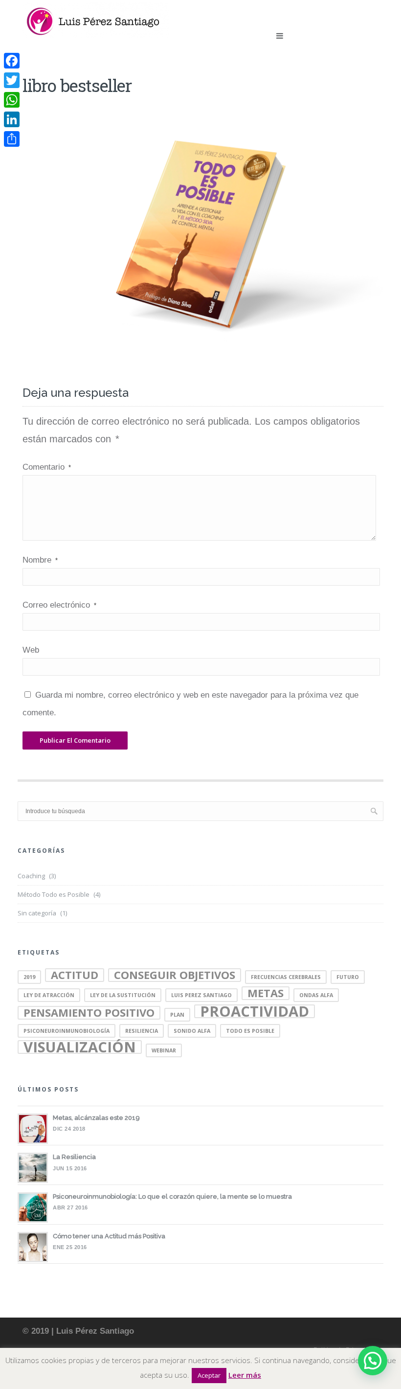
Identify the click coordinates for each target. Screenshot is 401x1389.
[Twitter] (12, 80)
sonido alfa (192, 1030)
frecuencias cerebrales (286, 977)
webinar (164, 1050)
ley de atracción (48, 995)
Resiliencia (141, 1030)
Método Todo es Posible (53, 894)
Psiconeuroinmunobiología (66, 1030)
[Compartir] (12, 139)
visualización (79, 1047)
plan (177, 1014)
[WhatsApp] (12, 100)
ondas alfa (316, 995)
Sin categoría (37, 913)
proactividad (254, 1011)
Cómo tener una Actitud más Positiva (109, 1236)
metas (265, 993)
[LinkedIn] (12, 119)
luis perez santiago (201, 995)
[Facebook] (12, 60)
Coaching (31, 875)
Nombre (40, 560)
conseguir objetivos (174, 975)
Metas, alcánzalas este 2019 (96, 1117)
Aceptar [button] (209, 1375)
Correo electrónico (59, 605)
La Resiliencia (74, 1157)
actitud (74, 975)
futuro (347, 977)
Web (30, 650)
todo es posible (250, 1030)
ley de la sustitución (123, 995)
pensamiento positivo (89, 1013)
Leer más (244, 1375)
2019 (29, 977)
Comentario (46, 467)
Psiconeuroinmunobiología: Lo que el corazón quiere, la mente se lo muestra (172, 1196)
